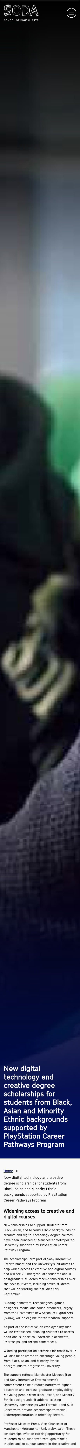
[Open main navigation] (71, 13)
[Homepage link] (21, 12)
